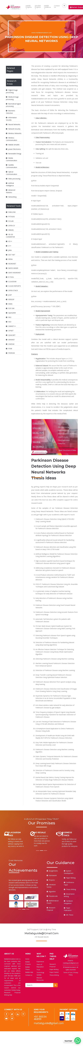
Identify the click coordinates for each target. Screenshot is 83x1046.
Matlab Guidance (47, 6)
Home (27, 959)
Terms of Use (68, 972)
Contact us (28, 975)
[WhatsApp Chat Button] (77, 1040)
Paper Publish (54, 972)
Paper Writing (54, 969)
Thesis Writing (54, 975)
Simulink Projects (38, 6)
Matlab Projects (29, 6)
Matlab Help (29, 972)
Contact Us (57, 6)
